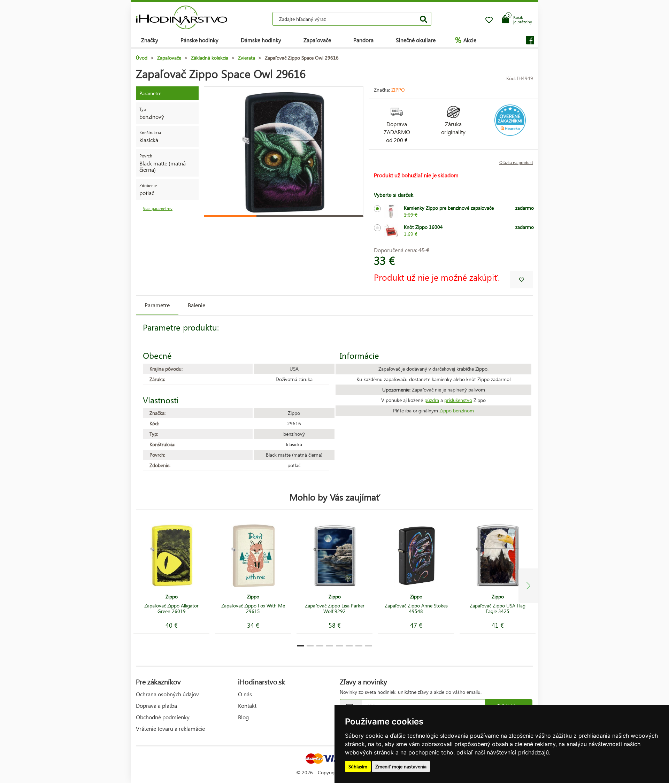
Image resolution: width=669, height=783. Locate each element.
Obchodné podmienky (163, 717)
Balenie (196, 305)
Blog (243, 717)
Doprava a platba (156, 705)
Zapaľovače (317, 40)
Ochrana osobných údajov (167, 694)
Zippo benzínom (456, 410)
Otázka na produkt (516, 162)
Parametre (157, 305)
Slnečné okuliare (416, 40)
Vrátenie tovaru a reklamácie (170, 728)
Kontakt (247, 705)
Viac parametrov (157, 208)
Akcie (465, 39)
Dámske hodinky (261, 40)
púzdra (431, 400)
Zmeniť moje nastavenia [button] (400, 766)
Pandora (363, 40)
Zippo (398, 89)
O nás (245, 694)
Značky (149, 40)
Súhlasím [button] (357, 766)
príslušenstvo (458, 400)
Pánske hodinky (199, 40)
